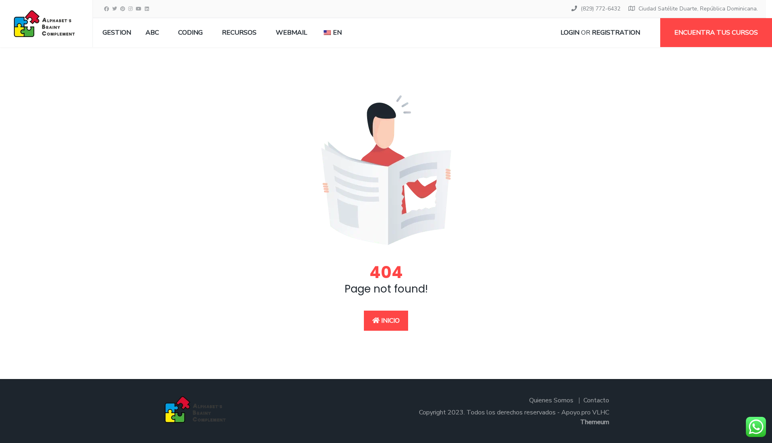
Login (570, 32)
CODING (190, 32)
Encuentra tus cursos (716, 32)
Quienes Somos (551, 400)
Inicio (390, 320)
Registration (616, 32)
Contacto (596, 400)
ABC (152, 32)
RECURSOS (239, 32)
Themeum (594, 422)
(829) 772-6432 (600, 8)
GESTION (117, 32)
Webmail (291, 32)
